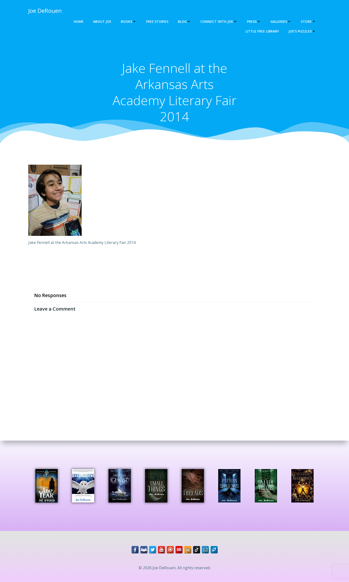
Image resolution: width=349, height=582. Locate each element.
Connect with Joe (216, 21)
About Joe (102, 21)
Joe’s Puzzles (300, 31)
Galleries (278, 21)
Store (306, 21)
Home (79, 21)
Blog (182, 21)
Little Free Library (262, 31)
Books (126, 21)
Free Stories (157, 21)
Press (252, 21)
